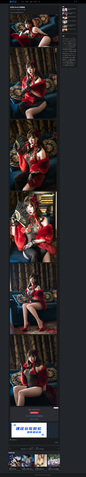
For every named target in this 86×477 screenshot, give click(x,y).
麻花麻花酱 (72, 65)
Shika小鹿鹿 (66, 41)
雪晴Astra (65, 63)
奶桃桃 (74, 45)
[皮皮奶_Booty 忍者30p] (64, 30)
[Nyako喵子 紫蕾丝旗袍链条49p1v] (64, 9)
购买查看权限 (34, 412)
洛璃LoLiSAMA (69, 53)
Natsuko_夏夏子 (65, 39)
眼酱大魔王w (73, 55)
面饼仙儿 (67, 65)
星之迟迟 (68, 49)
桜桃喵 (71, 51)
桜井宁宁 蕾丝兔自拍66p (72, 21)
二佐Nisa (69, 43)
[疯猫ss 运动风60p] (15, 460)
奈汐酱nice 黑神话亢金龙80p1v (27, 469)
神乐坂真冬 (65, 57)
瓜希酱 (63, 55)
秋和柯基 (71, 57)
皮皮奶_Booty (14, 439)
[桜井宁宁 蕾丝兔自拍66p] (64, 22)
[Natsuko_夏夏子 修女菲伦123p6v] (64, 13)
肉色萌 (35, 1)
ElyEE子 (69, 38)
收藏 (57, 442)
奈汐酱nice (70, 45)
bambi (63, 38)
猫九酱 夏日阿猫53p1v (39, 469)
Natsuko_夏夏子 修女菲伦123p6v (71, 13)
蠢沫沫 (72, 60)
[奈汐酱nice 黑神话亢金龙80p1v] (28, 460)
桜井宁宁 (67, 51)
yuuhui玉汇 (71, 41)
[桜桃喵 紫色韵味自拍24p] (64, 17)
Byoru (67, 38)
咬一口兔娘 (66, 45)
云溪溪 (73, 43)
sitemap (49, 474)
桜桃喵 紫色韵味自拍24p (72, 17)
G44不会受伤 (73, 38)
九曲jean (65, 43)
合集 (39, 1)
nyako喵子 (70, 39)
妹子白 (22, 1)
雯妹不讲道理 (70, 63)
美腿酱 (31, 1)
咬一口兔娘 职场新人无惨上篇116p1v (72, 25)
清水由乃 (74, 53)
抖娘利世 (71, 47)
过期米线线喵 (69, 62)
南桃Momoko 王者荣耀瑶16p (53, 469)
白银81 (69, 55)
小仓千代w (67, 47)
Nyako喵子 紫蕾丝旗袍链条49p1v (72, 9)
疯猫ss (66, 55)
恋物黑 (27, 1)
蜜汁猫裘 (68, 60)
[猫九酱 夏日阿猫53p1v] (41, 460)
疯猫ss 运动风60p (12, 469)
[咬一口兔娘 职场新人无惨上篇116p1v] (64, 26)
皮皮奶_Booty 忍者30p (72, 29)
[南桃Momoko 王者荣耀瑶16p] (54, 460)
